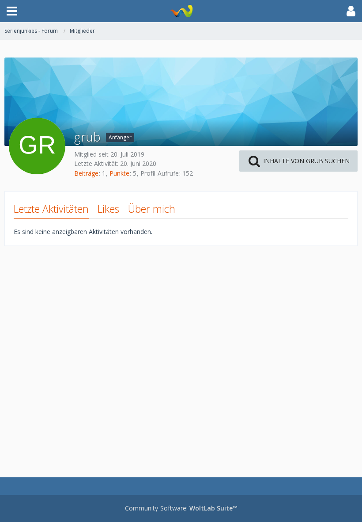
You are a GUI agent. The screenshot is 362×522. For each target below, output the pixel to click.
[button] (11, 11)
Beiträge (86, 173)
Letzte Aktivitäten (51, 209)
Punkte (119, 173)
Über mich (151, 209)
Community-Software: (181, 508)
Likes (108, 209)
